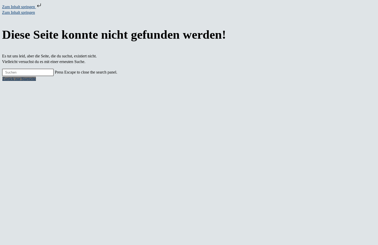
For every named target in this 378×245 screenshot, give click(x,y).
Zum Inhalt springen (19, 7)
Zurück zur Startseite (19, 79)
